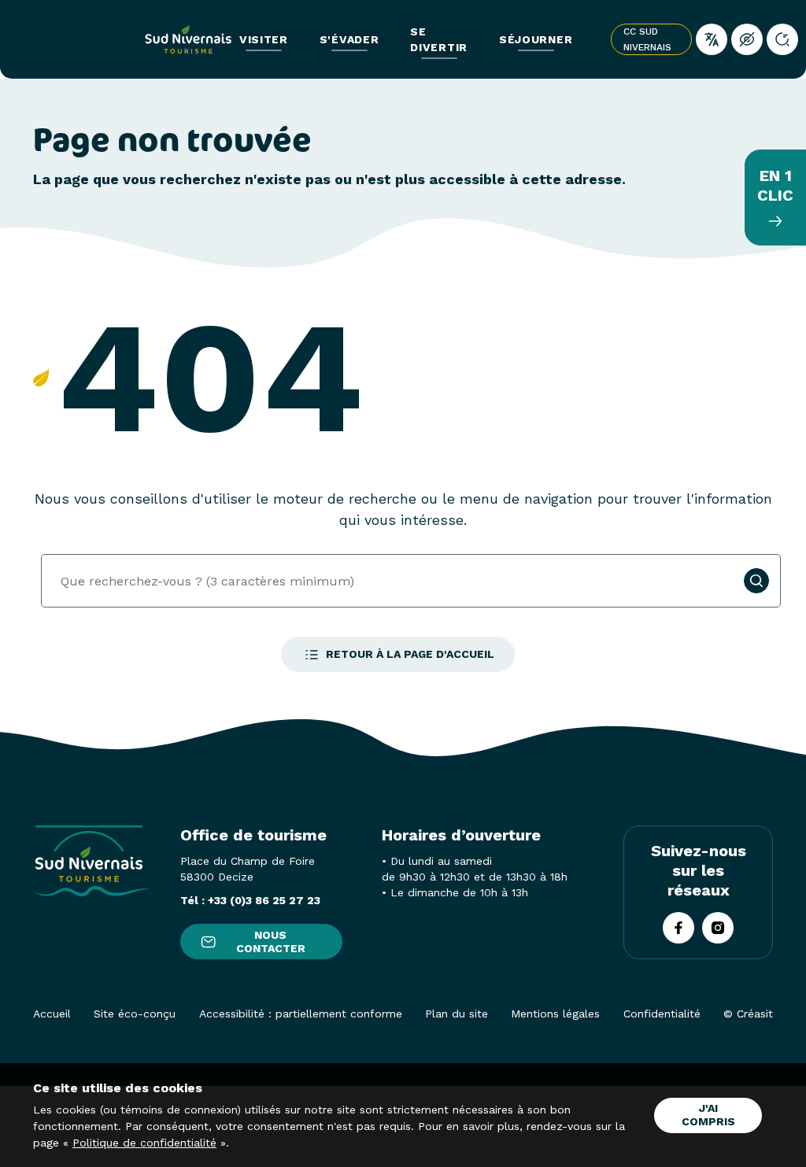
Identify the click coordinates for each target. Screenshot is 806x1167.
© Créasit (748, 1013)
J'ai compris (708, 1115)
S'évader (349, 39)
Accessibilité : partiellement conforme (300, 1013)
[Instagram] (718, 928)
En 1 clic (775, 185)
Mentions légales (555, 1013)
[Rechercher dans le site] (782, 39)
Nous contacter (270, 942)
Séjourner (535, 39)
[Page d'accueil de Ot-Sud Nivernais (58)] (188, 39)
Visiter (263, 39)
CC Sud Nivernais (647, 39)
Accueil (52, 1013)
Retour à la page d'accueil (410, 654)
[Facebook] (678, 928)
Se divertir (439, 39)
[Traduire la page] (711, 39)
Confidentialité (662, 1013)
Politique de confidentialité (144, 1142)
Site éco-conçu (135, 1013)
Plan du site (456, 1013)
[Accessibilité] (747, 39)
